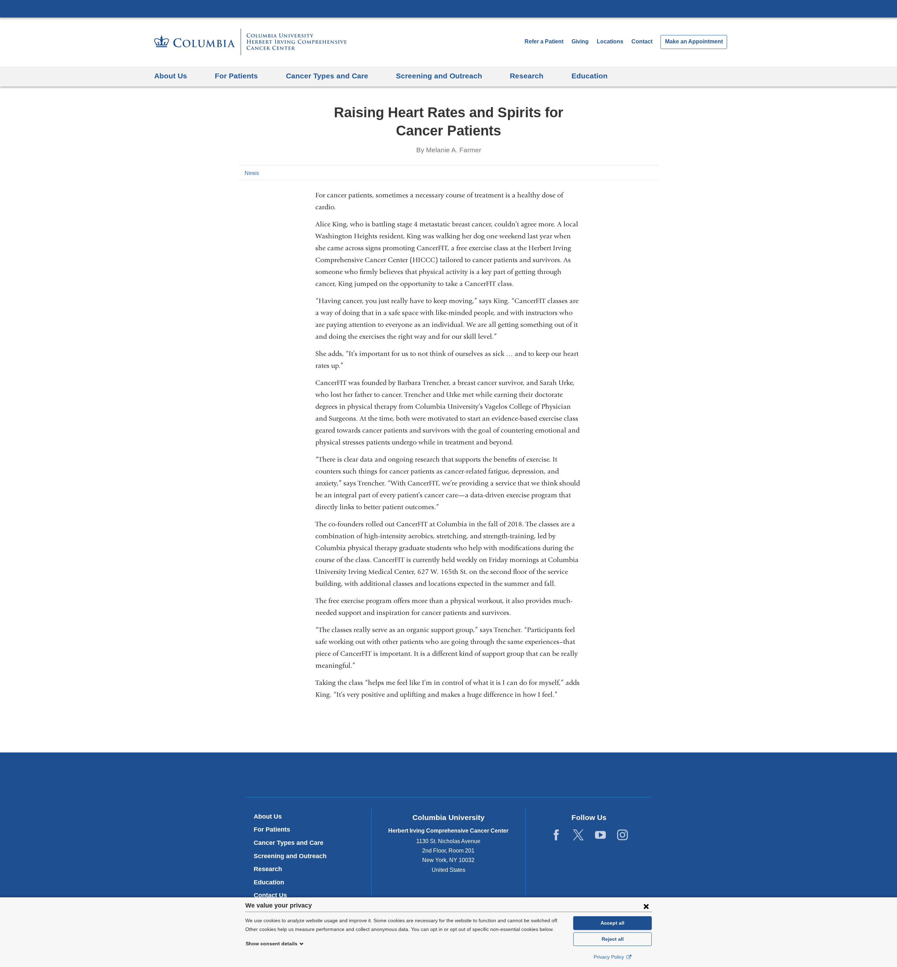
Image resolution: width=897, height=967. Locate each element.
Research (268, 869)
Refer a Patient (544, 41)
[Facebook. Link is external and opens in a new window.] (556, 835)
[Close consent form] (646, 906)
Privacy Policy (609, 957)
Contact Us (270, 895)
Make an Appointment (694, 41)
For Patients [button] (236, 76)
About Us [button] (170, 76)
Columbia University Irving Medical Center (448, 8)
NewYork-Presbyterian (449, 776)
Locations (611, 41)
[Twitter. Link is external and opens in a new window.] (578, 835)
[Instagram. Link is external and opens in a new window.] (622, 835)
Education (269, 882)
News (252, 173)
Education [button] (589, 76)
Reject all (613, 939)
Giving (580, 41)
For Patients (272, 829)
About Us (268, 816)
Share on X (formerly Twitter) (631, 172)
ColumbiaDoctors (550, 774)
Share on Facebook (620, 172)
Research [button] (526, 76)
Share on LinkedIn (643, 172)
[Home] (250, 42)
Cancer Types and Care (288, 842)
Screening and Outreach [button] (439, 76)
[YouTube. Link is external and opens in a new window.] (600, 835)
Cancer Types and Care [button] (327, 76)
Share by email (654, 172)
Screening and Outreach (290, 856)
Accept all (612, 923)
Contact (641, 41)
